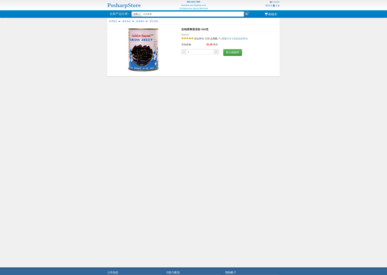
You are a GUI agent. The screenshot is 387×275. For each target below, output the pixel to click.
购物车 (272, 14)
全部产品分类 (119, 13)
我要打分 (227, 38)
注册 (277, 5)
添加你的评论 (240, 38)
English (276, 2)
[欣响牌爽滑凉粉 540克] (143, 50)
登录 (270, 5)
